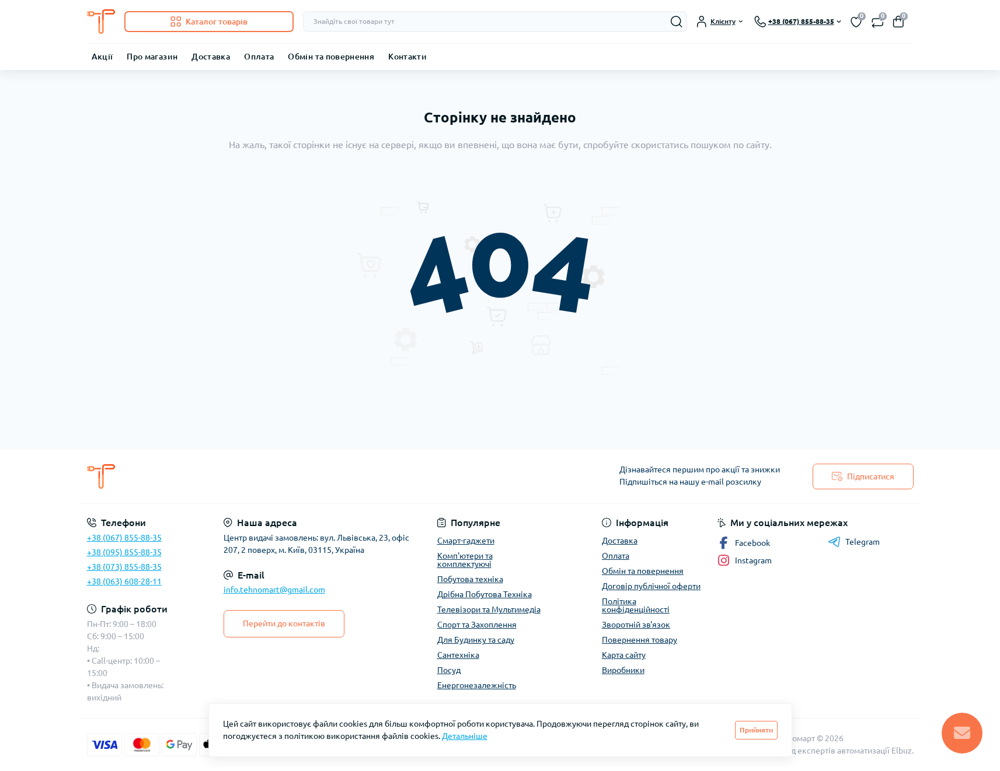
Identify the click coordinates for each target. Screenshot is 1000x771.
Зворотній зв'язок (636, 624)
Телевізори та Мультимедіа (489, 609)
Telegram (862, 541)
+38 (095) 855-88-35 (124, 552)
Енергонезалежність (476, 685)
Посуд (449, 670)
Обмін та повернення (331, 56)
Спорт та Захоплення (477, 624)
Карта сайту (624, 655)
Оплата (259, 56)
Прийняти (756, 730)
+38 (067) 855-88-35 (124, 537)
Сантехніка (458, 655)
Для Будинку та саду (475, 639)
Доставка (210, 56)
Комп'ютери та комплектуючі (465, 560)
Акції (102, 56)
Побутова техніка (470, 579)
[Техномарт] (290, 476)
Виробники (623, 670)
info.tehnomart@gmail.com (274, 589)
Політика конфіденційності (636, 605)
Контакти (407, 56)
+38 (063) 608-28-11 (124, 581)
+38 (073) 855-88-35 (124, 567)
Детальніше (464, 736)
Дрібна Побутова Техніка (484, 594)
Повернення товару (639, 639)
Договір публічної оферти (651, 586)
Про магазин (152, 56)
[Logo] (101, 21)
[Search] (676, 21)
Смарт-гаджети (465, 540)
